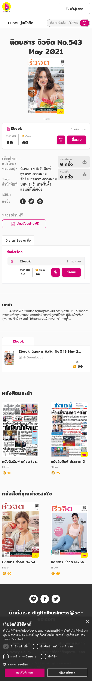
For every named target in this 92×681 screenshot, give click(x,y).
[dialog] (46, 649)
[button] (46, 664)
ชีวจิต (24, 179)
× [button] (87, 621)
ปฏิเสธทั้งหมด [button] (67, 672)
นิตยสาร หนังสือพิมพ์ (35, 168)
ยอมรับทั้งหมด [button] (24, 672)
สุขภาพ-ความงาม (43, 179)
